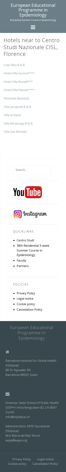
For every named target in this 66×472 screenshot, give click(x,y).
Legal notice (25, 299)
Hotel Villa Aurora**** (19, 73)
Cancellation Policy (29, 310)
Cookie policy (26, 304)
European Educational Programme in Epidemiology (33, 10)
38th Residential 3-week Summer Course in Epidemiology (33, 250)
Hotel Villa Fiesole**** (19, 90)
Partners (23, 266)
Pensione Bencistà (16, 98)
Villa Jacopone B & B (17, 107)
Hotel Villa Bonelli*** (18, 82)
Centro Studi (25, 240)
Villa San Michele (15, 132)
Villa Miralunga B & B (18, 123)
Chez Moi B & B (14, 65)
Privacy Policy (26, 293)
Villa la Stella (12, 115)
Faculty (21, 260)
